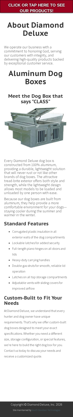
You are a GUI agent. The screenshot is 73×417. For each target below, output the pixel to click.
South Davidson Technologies (46, 410)
